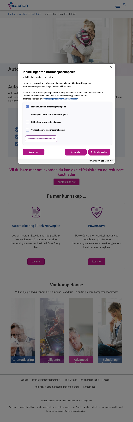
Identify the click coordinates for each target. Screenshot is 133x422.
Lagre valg (33, 152)
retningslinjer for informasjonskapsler (60, 99)
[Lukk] (111, 67)
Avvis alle (75, 152)
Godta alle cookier (99, 152)
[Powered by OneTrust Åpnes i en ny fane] (101, 162)
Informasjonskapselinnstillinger (41, 138)
